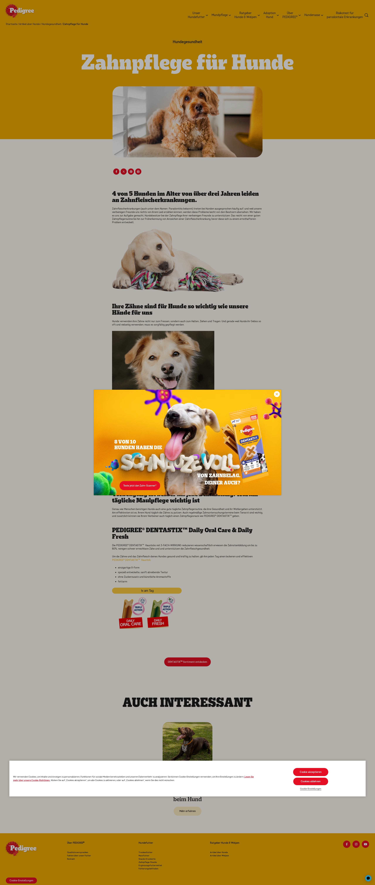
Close (277, 394)
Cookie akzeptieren (311, 772)
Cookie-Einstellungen (310, 788)
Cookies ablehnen (311, 781)
